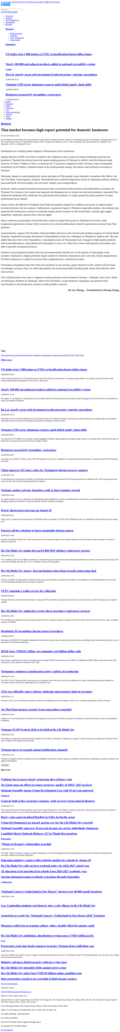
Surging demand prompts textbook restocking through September (40, 876)
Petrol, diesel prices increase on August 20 (26, 510)
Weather (9, 119)
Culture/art (9, 108)
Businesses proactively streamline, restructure (33, 94)
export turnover (47, 355)
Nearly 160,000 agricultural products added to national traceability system (50, 64)
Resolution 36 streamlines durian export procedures (32, 631)
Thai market (5, 355)
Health (8, 102)
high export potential (18, 355)
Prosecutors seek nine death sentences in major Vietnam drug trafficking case (47, 946)
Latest (8, 69)
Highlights (11, 44)
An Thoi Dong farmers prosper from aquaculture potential (36, 709)
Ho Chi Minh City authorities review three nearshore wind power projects (45, 610)
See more (5, 765)
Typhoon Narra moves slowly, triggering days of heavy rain (36, 779)
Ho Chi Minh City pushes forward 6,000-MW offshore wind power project (45, 550)
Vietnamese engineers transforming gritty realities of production (40, 671)
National (9, 18)
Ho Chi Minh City (12, 20)
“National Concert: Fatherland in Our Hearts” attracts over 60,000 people (51, 891)
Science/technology (13, 112)
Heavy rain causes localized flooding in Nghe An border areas (38, 817)
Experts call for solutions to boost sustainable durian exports (37, 530)
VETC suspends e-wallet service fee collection (28, 590)
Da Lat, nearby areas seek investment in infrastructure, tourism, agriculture (51, 74)
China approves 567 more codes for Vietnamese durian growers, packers (44, 470)
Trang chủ (9, 16)
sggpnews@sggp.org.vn (22, 992)
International (10, 22)
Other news (6, 360)
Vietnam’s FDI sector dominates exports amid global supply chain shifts (49, 84)
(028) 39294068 (7, 992)
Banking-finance (16, 34)
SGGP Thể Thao (18, 2)
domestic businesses (33, 355)
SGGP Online (6, 2)
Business (9, 24)
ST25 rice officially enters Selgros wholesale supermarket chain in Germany (46, 691)
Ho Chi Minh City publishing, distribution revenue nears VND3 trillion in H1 (47, 935)
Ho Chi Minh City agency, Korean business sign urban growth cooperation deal (48, 570)
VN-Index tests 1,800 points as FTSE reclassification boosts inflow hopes (49, 54)
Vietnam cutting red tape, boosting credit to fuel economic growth (40, 490)
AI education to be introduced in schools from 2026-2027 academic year (44, 871)
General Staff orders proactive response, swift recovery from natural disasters (48, 800)
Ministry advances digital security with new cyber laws (34, 962)
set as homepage (7, 1030)
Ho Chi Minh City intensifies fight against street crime (33, 967)
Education (9, 104)
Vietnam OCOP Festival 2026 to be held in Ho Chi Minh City (37, 729)
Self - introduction (17, 38)
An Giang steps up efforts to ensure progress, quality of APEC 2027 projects (46, 784)
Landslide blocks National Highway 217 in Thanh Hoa (39, 833)
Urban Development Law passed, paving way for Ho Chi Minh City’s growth (47, 822)
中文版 (46, 2)
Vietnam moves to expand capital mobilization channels (34, 749)
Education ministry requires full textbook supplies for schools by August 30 (46, 860)
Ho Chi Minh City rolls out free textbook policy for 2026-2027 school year (45, 865)
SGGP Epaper (54, 2)
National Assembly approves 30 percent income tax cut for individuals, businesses (49, 828)
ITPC (72, 355)
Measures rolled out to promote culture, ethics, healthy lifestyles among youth (47, 925)
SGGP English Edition (9, 12)
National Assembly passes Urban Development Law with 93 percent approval (47, 790)
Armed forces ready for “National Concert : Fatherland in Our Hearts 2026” (53, 915)
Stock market (15, 40)
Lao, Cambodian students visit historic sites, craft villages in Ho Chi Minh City (48, 905)
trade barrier (79, 355)
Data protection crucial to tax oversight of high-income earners (39, 978)
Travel (8, 116)
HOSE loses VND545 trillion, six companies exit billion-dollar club (41, 651)
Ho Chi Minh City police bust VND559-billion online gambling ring (41, 973)
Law (7, 110)
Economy (13, 36)
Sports (8, 106)
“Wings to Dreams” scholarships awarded (26, 844)
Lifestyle (9, 114)
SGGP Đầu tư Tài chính (34, 2)
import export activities (61, 355)
